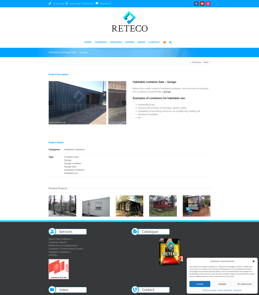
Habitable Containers (74, 149)
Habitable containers (74, 170)
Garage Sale (70, 166)
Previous (196, 62)
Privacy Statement (225, 290)
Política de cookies (210, 290)
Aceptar (199, 284)
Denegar (222, 284)
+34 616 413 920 (87, 4)
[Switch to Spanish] (164, 42)
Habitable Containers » (60, 252)
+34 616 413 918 (74, 4)
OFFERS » (53, 255)
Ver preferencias (244, 284)
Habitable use (71, 173)
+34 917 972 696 (58, 4)
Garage (67, 160)
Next (206, 62)
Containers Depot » (58, 242)
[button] (253, 261)
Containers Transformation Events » (66, 248)
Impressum (237, 290)
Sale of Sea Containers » (61, 239)
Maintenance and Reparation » (64, 245)
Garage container (72, 163)
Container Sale (71, 157)
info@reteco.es (105, 4)
